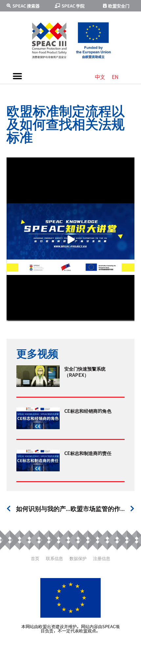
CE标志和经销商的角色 (87, 410)
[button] (17, 76)
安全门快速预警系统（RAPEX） (85, 371)
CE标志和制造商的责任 (87, 452)
